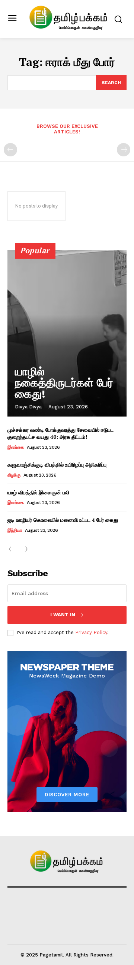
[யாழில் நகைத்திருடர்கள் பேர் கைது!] (67, 333)
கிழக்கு (13, 475)
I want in (62, 614)
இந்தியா (14, 530)
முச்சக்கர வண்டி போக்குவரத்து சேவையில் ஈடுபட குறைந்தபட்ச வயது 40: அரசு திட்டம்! (60, 433)
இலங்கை (15, 447)
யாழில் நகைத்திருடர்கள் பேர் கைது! (64, 382)
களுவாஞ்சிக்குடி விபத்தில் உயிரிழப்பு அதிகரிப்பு (56, 464)
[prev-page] (10, 149)
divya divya (28, 406)
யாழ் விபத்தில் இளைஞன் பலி (38, 492)
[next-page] (24, 549)
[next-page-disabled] (123, 149)
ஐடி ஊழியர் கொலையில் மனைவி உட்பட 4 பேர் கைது (62, 519)
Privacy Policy (91, 632)
